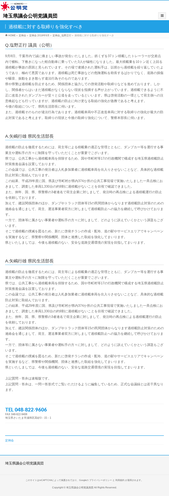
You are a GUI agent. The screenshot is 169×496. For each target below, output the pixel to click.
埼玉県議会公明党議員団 (30, 16)
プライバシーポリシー (100, 480)
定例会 (9, 440)
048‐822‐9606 (31, 410)
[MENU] (162, 15)
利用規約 (119, 480)
